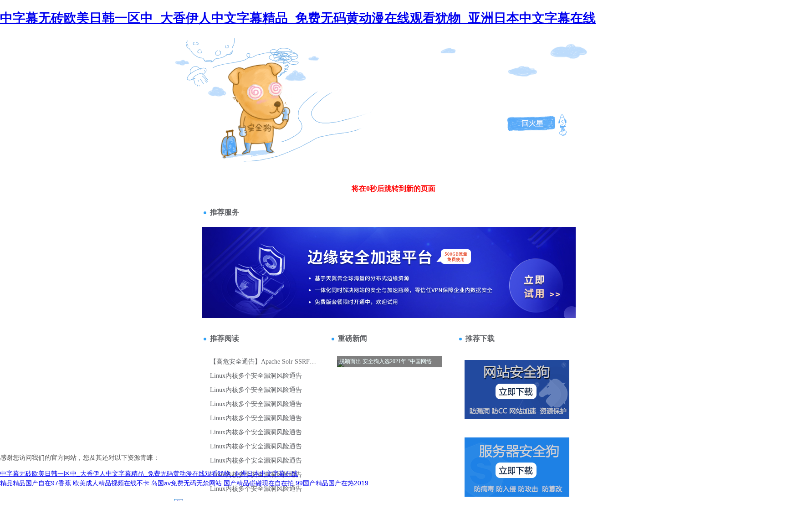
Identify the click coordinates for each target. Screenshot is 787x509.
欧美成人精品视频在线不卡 (111, 483)
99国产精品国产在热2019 (332, 483)
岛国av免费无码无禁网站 (186, 483)
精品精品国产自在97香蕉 (35, 483)
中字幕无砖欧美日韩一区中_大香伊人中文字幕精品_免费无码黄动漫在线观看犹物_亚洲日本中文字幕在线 (298, 18)
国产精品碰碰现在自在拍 (259, 483)
